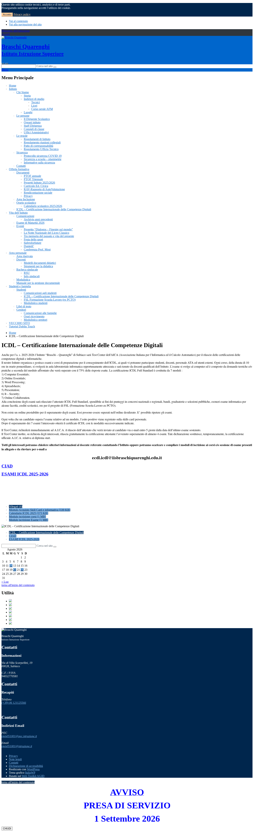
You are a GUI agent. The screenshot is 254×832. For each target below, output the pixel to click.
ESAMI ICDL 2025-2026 (24, 539)
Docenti (21, 259)
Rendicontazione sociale (38, 192)
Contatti (21, 165)
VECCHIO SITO (19, 323)
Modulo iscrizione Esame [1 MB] (28, 519)
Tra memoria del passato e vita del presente (49, 236)
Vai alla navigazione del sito (25, 24)
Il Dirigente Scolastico (37, 119)
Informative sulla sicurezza (39, 162)
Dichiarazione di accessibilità (26, 766)
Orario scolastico (26, 202)
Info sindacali (32, 276)
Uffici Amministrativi (36, 132)
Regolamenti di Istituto (37, 139)
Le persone (22, 115)
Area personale (18, 252)
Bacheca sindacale (27, 269)
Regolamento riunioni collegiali (42, 142)
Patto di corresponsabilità (38, 145)
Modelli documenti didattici (40, 262)
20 (14, 569)
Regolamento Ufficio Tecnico (41, 149)
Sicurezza (22, 152)
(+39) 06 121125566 (13, 702)
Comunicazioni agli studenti (40, 293)
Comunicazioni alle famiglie (40, 313)
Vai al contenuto (18, 21)
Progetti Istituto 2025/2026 (39, 182)
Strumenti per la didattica (38, 266)
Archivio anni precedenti (38, 219)
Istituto (13, 89)
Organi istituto (32, 122)
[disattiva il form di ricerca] (6, 63)
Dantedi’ (29, 246)
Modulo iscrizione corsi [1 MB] (27, 516)
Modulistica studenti (35, 303)
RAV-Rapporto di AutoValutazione (44, 189)
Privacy (28, 196)
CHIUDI (7, 828)
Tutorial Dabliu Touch (22, 326)
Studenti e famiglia (20, 286)
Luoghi (28, 112)
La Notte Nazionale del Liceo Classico (46, 232)
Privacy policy (22, 14)
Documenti (22, 172)
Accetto (7, 14)
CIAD (12, 535)
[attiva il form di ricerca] (2, 63)
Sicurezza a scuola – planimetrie (42, 159)
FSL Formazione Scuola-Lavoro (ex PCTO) (50, 299)
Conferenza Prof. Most (37, 249)
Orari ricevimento (34, 316)
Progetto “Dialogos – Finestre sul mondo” (48, 229)
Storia (27, 95)
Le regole (22, 135)
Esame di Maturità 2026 (30, 222)
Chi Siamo (22, 92)
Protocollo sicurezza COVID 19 (43, 155)
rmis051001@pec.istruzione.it (19, 736)
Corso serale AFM (42, 109)
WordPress (33, 769)
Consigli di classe (34, 129)
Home (12, 85)
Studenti (21, 289)
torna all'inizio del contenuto (18, 585)
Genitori (21, 309)
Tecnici (35, 102)
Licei (34, 105)
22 (22, 569)
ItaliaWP (30, 772)
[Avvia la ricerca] (54, 67)
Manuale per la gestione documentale (38, 283)
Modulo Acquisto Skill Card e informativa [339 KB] (39, 509)
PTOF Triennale (33, 179)
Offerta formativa (19, 169)
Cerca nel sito (45, 66)
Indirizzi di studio (34, 99)
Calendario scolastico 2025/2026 (43, 206)
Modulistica (23, 279)
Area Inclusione (25, 199)
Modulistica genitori (35, 319)
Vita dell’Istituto (18, 212)
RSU (27, 272)
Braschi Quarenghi (32, 49)
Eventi (20, 226)
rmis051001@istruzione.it (16, 746)
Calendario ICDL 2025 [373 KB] (28, 513)
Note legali (15, 759)
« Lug (5, 581)
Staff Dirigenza (33, 125)
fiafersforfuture (32, 242)
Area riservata (24, 256)
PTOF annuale (32, 175)
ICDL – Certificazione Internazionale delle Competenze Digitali (53, 209)
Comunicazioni (25, 216)
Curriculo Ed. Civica (36, 186)
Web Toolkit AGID (33, 776)
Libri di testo (23, 306)
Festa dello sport (33, 239)
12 (10, 565)
